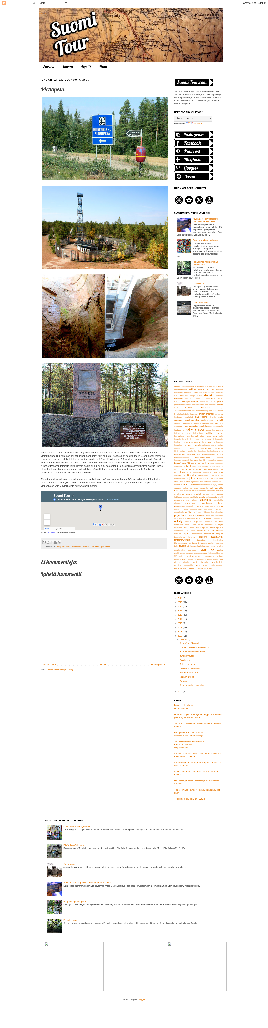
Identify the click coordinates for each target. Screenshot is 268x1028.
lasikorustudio (217, 466)
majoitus (190, 478)
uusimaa (207, 549)
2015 (180, 602)
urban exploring (211, 546)
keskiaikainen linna (206, 445)
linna (189, 472)
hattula (220, 405)
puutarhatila (179, 512)
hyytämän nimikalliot (183, 417)
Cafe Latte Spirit (200, 302)
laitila (212, 463)
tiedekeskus (218, 540)
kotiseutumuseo (208, 454)
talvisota (191, 537)
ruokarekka (178, 525)
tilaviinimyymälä (180, 543)
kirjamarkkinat (180, 448)
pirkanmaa (205, 499)
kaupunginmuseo (192, 442)
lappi (188, 466)
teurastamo (201, 540)
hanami (201, 405)
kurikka (220, 457)
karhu (221, 436)
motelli (182, 482)
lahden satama (198, 463)
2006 (180, 636)
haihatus (187, 405)
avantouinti (188, 392)
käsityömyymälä (182, 463)
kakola (188, 433)
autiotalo (210, 389)
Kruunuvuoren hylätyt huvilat (76, 826)
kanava (220, 433)
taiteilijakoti (209, 534)
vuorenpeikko (188, 565)
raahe (191, 515)
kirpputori (219, 448)
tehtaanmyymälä (182, 540)
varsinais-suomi (193, 556)
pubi (221, 506)
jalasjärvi (86, 547)
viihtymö (177, 562)
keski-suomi (193, 445)
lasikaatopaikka (204, 466)
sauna (200, 525)
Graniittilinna (198, 283)
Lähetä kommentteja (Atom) (60, 670)
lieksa (182, 472)
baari (196, 392)
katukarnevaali (208, 439)
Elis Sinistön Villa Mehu (74, 845)
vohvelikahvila (217, 562)
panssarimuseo (209, 494)
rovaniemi (219, 521)
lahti (207, 463)
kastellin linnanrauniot (191, 439)
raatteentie (200, 515)
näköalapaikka (216, 488)
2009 (180, 627)
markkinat (201, 478)
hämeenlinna (201, 417)
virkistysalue (204, 562)
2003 (180, 691)
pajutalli (197, 494)
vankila (220, 550)
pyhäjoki (188, 512)
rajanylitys (210, 515)
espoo (214, 398)
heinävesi (196, 408)
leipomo (177, 469)
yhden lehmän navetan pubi (187, 568)
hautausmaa (179, 408)
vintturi (194, 562)
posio (207, 506)
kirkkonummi (205, 448)
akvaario (177, 386)
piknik (194, 500)
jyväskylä (203, 426)
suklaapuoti (190, 531)
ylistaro (203, 568)
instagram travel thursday (186, 420)
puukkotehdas (196, 509)
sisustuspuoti (202, 528)
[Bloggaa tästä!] (48, 542)
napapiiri (177, 488)
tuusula (182, 546)
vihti (221, 559)
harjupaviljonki (210, 405)
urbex (221, 546)
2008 (180, 631)
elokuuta (184, 639)
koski (221, 451)
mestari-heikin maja (215, 479)
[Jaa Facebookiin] (55, 542)
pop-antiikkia (191, 506)
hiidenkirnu (77, 547)
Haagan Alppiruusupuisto (75, 901)
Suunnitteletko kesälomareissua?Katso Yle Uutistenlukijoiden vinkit (190, 744)
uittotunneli (191, 546)
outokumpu (179, 494)
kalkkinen (210, 433)
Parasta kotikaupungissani (205, 240)
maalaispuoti (203, 475)
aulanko (201, 389)
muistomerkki (205, 482)
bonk (201, 392)
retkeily (178, 521)
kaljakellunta (198, 433)
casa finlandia (181, 395)
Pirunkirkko (185, 660)
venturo (190, 559)
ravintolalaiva (218, 518)
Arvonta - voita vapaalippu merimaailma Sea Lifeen (205, 220)
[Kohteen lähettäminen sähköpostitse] (44, 542)
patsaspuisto (211, 497)
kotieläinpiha (180, 454)
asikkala (192, 389)
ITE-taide (219, 420)
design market (196, 396)
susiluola (177, 534)
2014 (180, 606)
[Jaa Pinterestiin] (59, 542)
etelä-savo (204, 402)
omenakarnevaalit (199, 491)
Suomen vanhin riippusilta (192, 685)
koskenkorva (212, 451)
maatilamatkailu (217, 475)
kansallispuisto (197, 436)
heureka (182, 411)
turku (176, 546)
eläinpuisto (179, 398)
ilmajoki (213, 417)
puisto (176, 509)
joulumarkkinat (216, 423)
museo (186, 484)
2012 (180, 615)
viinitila (186, 562)
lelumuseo (197, 469)
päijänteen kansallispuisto (212, 512)
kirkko (192, 448)
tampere (203, 537)
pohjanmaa (190, 503)
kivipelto (190, 451)
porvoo (200, 506)
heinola (188, 408)
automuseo (178, 392)
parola (202, 497)
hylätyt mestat (206, 414)
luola (221, 472)
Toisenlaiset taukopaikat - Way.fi (189, 799)
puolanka (184, 509)
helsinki (205, 407)
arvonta (219, 386)
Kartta (67, 66)
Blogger (141, 999)
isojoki (203, 420)
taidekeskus (197, 534)
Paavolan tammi (70, 920)
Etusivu (48, 66)
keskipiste (219, 445)
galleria (220, 401)
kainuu (201, 430)
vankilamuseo (179, 553)
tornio (194, 543)
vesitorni (208, 559)
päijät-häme (180, 515)
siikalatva (178, 528)
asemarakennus (180, 389)
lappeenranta (179, 466)
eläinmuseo (218, 396)
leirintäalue (187, 469)
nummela (204, 488)
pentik (220, 497)
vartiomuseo (209, 556)
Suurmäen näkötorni (189, 643)
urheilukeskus (179, 550)
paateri (189, 494)
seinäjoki (219, 525)
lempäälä (208, 469)
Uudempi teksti (49, 664)
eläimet (208, 395)
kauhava (177, 442)
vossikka (177, 565)
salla (187, 525)
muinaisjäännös (192, 482)
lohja (215, 472)
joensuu (205, 423)
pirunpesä (105, 547)
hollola (220, 411)
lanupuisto (219, 463)
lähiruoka (191, 475)
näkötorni (96, 547)
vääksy (197, 565)
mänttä (220, 485)
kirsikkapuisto (179, 451)
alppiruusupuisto (189, 386)
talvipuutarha (179, 537)
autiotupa (219, 389)
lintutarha (207, 472)
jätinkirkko (211, 426)
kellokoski (206, 442)
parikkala (194, 497)
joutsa (195, 426)
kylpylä (202, 460)
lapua (194, 466)
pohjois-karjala (205, 503)
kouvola (220, 454)
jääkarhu (219, 426)
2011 (180, 619)
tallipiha (219, 534)
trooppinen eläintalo (206, 543)
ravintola (207, 518)
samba (193, 525)
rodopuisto (208, 522)
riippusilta (198, 521)
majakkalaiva (179, 479)
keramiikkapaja (180, 445)
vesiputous (199, 559)
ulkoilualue (200, 546)
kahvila (190, 429)
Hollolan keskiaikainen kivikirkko (195, 647)
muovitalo (178, 485)
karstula (177, 439)
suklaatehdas (203, 530)
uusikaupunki (193, 550)
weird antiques (217, 565)
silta (186, 528)
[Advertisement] (198, 349)
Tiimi (103, 66)
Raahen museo (187, 677)
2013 (180, 611)
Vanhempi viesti (157, 664)
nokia (185, 488)
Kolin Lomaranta (187, 664)
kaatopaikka (179, 430)
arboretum (211, 386)
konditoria (202, 451)
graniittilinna (179, 405)
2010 (180, 623)
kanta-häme (211, 436)
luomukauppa (179, 475)
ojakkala (187, 491)
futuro (212, 402)
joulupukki (178, 426)
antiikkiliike (201, 386)
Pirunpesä (184, 681)
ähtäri (209, 568)
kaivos (208, 430)
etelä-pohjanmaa (63, 547)
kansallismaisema (182, 436)
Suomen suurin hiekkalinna (192, 651)
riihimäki (188, 522)
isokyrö (210, 420)
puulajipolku (208, 509)
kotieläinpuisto (193, 454)
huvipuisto (194, 414)
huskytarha (184, 414)
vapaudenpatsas (200, 553)
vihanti (215, 559)
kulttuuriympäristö (203, 457)
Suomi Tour (42, 13)
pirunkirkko (218, 500)
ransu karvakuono (187, 518)
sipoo (192, 528)
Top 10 (86, 66)
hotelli (177, 414)
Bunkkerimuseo (187, 656)
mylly (215, 485)
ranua (198, 518)
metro (176, 482)
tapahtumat (217, 536)
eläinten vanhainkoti (202, 399)
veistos (220, 556)
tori (190, 543)
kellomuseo (218, 442)
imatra (220, 417)
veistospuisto (180, 559)
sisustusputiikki (216, 528)
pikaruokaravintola (181, 500)
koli (195, 451)
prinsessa (214, 506)
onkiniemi (211, 491)
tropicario (219, 543)
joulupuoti (187, 426)
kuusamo (194, 460)
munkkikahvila (217, 482)
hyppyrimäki (218, 414)
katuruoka (219, 439)
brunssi (206, 392)
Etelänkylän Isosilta (189, 672)
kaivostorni (178, 433)
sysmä (187, 533)
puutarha (219, 509)
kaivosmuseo (217, 430)
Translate (198, 123)
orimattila (219, 491)
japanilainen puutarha (192, 423)
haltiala (195, 405)
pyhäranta (197, 512)
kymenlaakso (211, 460)
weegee (206, 565)
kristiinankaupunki (181, 457)
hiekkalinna (190, 411)
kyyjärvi (220, 460)
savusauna (209, 525)
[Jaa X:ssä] (52, 542)
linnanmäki (197, 472)
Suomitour (51, 533)
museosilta (196, 485)
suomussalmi (217, 530)
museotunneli (206, 485)
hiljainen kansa (211, 411)
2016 (180, 598)
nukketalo (194, 488)
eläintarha (189, 399)
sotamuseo (178, 531)
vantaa (189, 553)
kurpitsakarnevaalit (182, 460)
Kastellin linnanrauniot (190, 668)
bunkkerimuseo (217, 392)
